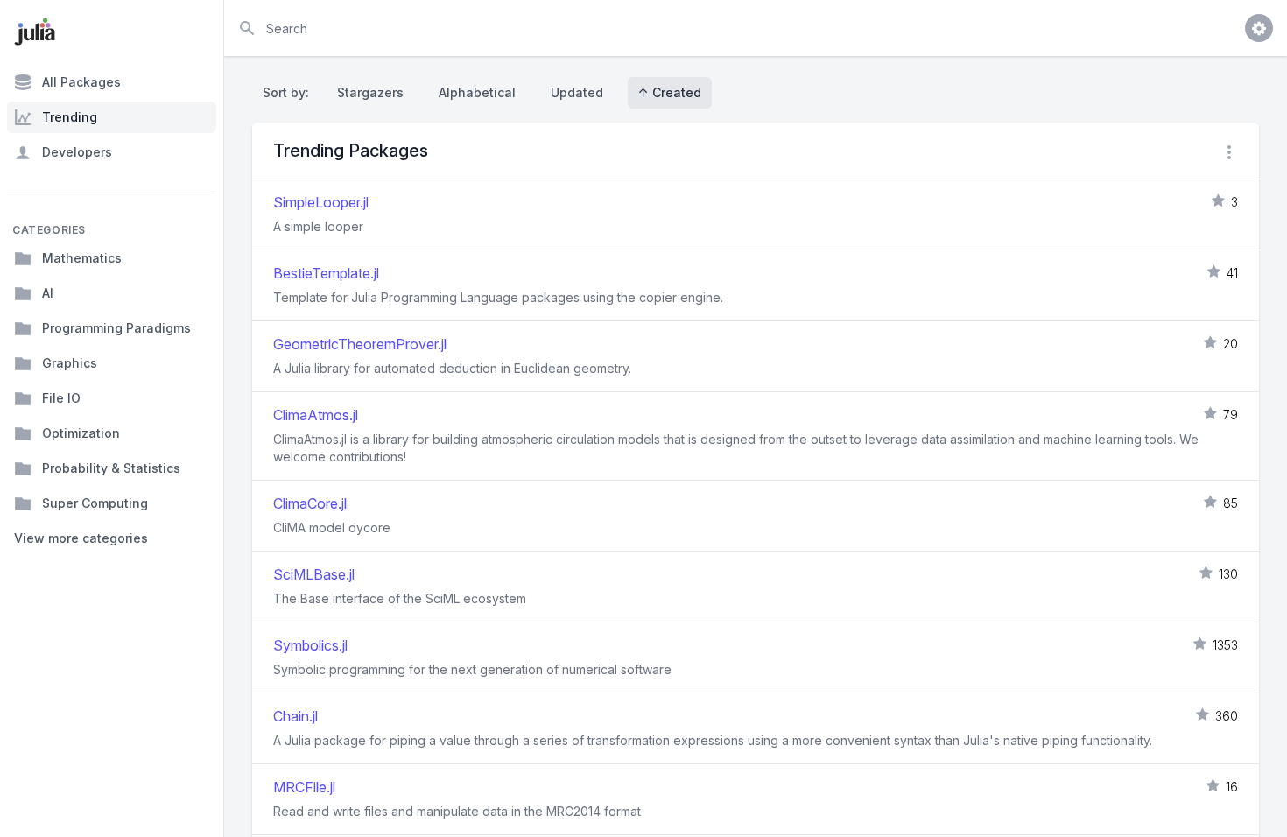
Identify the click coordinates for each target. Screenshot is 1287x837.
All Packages (81, 81)
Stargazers (370, 92)
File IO (61, 397)
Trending (69, 116)
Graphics (69, 362)
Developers (77, 151)
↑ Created (669, 92)
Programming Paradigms (116, 327)
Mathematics (82, 257)
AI (47, 292)
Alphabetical (477, 92)
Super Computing (95, 503)
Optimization (81, 433)
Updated (577, 92)
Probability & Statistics (111, 468)
